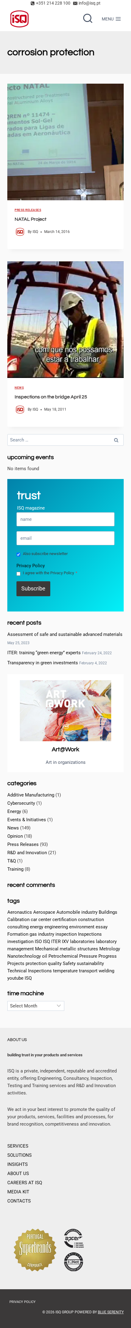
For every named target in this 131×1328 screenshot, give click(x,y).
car (34, 919)
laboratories (82, 941)
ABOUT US (18, 1173)
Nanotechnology (24, 956)
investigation (20, 941)
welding (106, 971)
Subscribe (33, 588)
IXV (65, 941)
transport (88, 971)
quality (55, 963)
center (44, 919)
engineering (56, 927)
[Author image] (20, 232)
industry (46, 934)
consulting (18, 927)
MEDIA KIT (18, 1192)
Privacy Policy (30, 565)
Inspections (90, 934)
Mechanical (46, 949)
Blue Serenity (111, 1312)
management (20, 949)
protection (36, 963)
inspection (66, 934)
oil (44, 956)
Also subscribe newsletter (45, 553)
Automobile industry (76, 912)
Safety (69, 963)
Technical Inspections (29, 971)
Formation (17, 934)
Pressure (88, 956)
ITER (56, 941)
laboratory (106, 941)
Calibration (18, 919)
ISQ (35, 232)
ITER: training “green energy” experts (44, 652)
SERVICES (17, 1146)
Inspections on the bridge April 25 (51, 396)
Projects (15, 963)
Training (15, 869)
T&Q (11, 861)
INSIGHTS (17, 1164)
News (19, 387)
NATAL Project (30, 219)
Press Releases (28, 210)
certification (64, 919)
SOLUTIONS (19, 1155)
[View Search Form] (88, 19)
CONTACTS (19, 1201)
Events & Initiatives (26, 819)
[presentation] (65, 142)
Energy (14, 811)
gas (33, 934)
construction (91, 919)
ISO (38, 941)
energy (36, 927)
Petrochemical (63, 956)
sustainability (90, 963)
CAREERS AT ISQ (24, 1182)
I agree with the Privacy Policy (50, 573)
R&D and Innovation (27, 852)
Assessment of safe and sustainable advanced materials (64, 634)
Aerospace (44, 912)
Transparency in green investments (42, 663)
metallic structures (79, 949)
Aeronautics (19, 912)
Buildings (108, 912)
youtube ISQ (19, 978)
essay (102, 927)
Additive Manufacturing (30, 795)
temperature (65, 971)
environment (81, 927)
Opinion (15, 836)
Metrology (109, 949)
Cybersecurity (21, 803)
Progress (107, 956)
